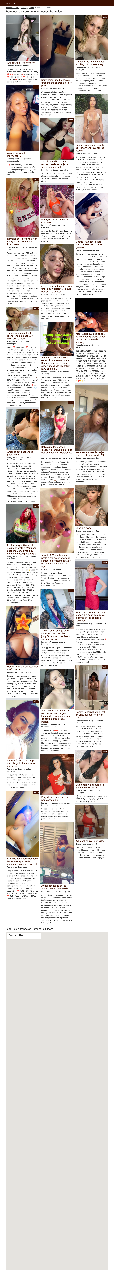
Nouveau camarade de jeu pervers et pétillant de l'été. (91, 453)
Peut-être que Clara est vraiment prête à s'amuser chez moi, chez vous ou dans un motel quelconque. (22, 549)
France (23, 8)
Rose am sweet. (84, 528)
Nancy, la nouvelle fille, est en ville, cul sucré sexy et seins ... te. (90, 715)
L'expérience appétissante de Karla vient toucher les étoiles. (90, 148)
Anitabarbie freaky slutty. (21, 62)
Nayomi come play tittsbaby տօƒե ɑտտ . (22, 668)
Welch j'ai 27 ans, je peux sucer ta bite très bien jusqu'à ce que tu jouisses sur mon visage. (55, 634)
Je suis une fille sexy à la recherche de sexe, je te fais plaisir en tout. (54, 164)
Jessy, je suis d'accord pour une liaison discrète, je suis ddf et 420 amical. (56, 289)
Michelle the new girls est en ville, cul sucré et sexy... (90, 63)
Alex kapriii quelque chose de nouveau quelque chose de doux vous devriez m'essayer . (90, 338)
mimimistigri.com (14, 603)
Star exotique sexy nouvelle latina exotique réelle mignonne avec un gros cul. (22, 861)
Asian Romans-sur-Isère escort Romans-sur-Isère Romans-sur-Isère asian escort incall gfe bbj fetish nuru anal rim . (55, 363)
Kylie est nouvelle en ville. (90, 841)
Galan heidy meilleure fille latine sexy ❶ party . (90, 786)
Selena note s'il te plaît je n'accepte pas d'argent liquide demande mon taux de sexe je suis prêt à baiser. (55, 716)
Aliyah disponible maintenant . (16, 154)
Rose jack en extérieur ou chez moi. (55, 221)
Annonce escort (12, 8)
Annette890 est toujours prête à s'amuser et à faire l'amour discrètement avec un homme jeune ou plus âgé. (56, 561)
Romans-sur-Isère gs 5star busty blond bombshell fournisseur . (22, 241)
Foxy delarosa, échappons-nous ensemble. (56, 798)
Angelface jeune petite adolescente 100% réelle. (55, 887)
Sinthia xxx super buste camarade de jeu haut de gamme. (89, 244)
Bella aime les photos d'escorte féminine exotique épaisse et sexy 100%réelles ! (56, 451)
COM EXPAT (11, 3)
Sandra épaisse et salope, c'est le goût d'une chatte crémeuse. (21, 763)
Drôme (31, 8)
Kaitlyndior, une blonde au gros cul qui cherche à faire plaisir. (56, 83)
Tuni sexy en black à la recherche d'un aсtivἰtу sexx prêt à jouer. (20, 336)
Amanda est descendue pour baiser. (20, 453)
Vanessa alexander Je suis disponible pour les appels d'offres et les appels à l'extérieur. (90, 616)
